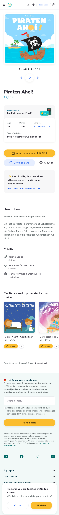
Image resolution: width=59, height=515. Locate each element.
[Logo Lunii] (9, 4)
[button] (33, 5)
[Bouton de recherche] (28, 5)
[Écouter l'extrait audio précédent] (21, 77)
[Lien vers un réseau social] (6, 456)
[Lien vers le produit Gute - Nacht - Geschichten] (19, 317)
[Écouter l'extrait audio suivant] (38, 77)
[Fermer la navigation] (4, 5)
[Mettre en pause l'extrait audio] (29, 78)
